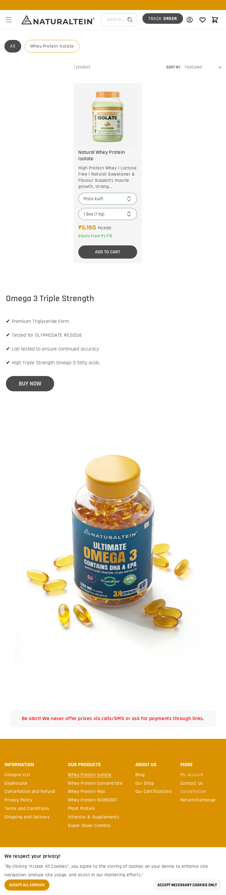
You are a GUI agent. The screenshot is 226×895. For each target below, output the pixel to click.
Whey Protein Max (86, 792)
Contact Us (191, 783)
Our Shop (144, 783)
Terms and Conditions (26, 809)
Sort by (173, 67)
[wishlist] (202, 19)
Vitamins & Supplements (93, 817)
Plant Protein (81, 809)
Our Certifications (153, 792)
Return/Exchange (198, 800)
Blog (139, 775)
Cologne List (17, 775)
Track (162, 19)
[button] (8, 19)
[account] (189, 19)
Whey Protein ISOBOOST (93, 800)
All (13, 46)
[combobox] (118, 19)
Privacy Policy (18, 800)
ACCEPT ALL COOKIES (27, 885)
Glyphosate (16, 783)
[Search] (130, 19)
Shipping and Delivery (27, 817)
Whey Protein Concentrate (95, 783)
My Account (192, 775)
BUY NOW (30, 383)
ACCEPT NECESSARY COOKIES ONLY (187, 885)
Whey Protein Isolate (52, 46)
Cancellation (193, 792)
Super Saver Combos (89, 826)
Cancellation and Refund (29, 792)
